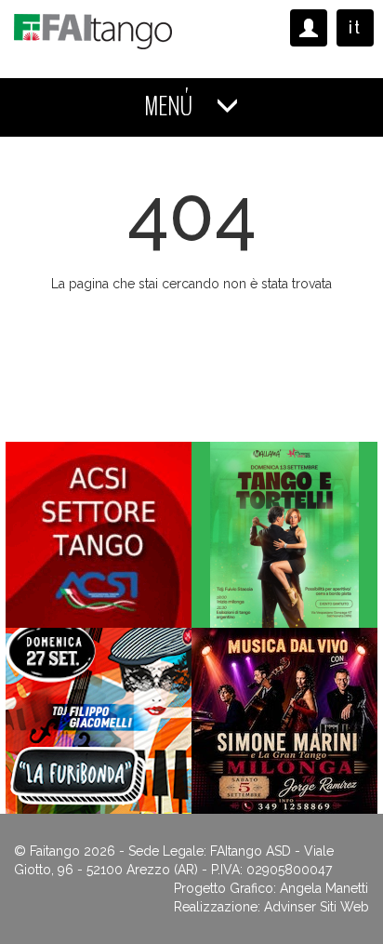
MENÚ (170, 106)
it (355, 27)
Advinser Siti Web (316, 906)
